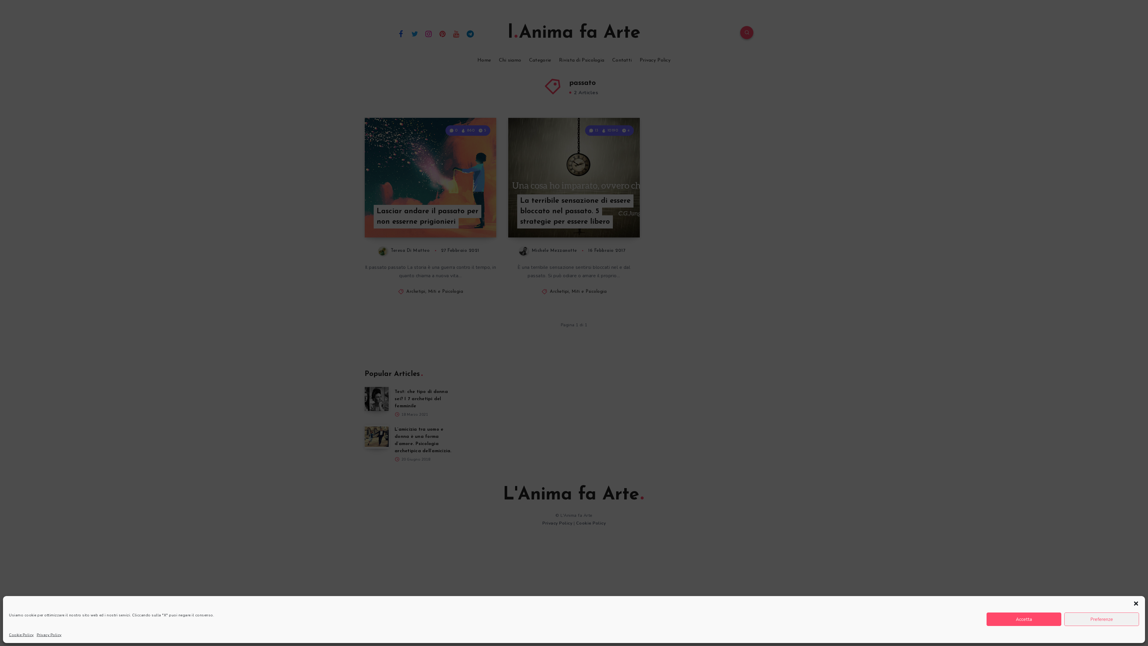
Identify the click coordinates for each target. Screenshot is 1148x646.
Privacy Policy (49, 635)
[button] (1136, 604)
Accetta (1024, 619)
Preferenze (1101, 619)
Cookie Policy (21, 635)
